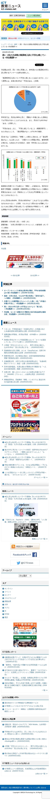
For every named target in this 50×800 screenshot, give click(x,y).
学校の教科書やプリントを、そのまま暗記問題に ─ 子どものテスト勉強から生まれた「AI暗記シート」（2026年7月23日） (26, 467)
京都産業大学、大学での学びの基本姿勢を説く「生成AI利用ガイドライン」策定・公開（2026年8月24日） (25, 362)
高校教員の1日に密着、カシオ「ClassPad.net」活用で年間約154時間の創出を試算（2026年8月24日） (25, 352)
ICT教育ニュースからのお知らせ (16, 763)
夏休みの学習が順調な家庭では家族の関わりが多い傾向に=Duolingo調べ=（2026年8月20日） (26, 740)
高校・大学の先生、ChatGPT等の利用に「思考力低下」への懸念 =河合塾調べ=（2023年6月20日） (24, 297)
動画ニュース (8, 491)
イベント (8, 592)
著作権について (29, 788)
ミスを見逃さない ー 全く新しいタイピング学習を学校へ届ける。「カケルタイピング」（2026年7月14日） (25, 474)
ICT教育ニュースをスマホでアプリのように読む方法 (24, 706)
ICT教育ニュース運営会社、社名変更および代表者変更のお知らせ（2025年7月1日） (25, 770)
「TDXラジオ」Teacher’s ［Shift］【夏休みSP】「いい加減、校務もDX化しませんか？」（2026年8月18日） (26, 521)
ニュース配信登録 (34, 15)
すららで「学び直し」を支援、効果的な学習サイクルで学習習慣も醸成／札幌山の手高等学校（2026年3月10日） (26, 679)
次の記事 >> (34, 275)
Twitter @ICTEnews (25, 563)
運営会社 (4, 788)
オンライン (9, 589)
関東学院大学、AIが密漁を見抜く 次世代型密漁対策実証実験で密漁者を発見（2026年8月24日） (24, 357)
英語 (6, 617)
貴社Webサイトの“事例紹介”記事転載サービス (21, 703)
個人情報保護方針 (15, 788)
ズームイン (7, 437)
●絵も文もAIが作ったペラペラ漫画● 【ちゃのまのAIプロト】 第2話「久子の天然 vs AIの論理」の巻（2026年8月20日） (26, 444)
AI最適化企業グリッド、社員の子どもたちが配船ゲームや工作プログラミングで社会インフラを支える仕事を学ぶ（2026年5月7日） (26, 659)
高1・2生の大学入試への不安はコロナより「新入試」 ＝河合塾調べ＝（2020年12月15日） (24, 308)
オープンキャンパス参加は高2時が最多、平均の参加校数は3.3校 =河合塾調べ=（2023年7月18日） (25, 292)
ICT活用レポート (9, 652)
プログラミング (10, 598)
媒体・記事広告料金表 (17, 15)
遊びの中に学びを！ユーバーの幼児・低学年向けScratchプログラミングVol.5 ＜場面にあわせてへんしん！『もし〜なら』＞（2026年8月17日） (26, 452)
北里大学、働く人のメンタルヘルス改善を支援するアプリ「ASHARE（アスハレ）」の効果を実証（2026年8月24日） (24, 374)
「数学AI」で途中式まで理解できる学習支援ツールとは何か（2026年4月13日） (26, 666)
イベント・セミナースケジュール (17, 484)
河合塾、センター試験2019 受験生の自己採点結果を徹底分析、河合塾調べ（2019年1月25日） (25, 313)
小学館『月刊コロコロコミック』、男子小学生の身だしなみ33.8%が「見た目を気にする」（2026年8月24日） (24, 346)
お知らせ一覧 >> (41, 774)
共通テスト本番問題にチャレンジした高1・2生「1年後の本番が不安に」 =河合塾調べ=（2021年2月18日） (25, 302)
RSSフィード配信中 (25, 546)
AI (5, 611)
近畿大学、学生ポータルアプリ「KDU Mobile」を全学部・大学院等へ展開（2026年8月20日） (26, 725)
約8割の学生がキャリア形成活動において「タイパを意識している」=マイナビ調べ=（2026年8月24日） (25, 341)
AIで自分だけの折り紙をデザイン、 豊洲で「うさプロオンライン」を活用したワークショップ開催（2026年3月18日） (26, 672)
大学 (6, 604)
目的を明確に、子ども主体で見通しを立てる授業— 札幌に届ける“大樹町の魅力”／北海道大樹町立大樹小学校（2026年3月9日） (26, 685)
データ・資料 (12, 44)
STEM (7, 614)
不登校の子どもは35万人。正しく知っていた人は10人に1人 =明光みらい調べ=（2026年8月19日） (26, 733)
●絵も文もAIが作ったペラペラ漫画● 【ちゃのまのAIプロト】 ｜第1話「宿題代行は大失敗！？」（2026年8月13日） (25, 459)
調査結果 (8, 601)
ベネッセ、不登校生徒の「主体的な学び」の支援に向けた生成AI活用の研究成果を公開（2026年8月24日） (24, 330)
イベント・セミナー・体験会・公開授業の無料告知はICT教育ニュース (25, 710)
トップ (3, 44)
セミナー (8, 595)
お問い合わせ (41, 788)
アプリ (7, 608)
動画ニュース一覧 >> (40, 539)
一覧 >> (45, 690)
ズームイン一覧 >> (41, 477)
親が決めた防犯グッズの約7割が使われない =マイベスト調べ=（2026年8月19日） (26, 754)
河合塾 (3, 248)
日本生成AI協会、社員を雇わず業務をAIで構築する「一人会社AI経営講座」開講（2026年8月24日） (25, 368)
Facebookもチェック (25, 555)
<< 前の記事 (15, 275)
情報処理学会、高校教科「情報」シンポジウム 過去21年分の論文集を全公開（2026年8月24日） (24, 381)
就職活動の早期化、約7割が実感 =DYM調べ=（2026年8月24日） (25, 335)
